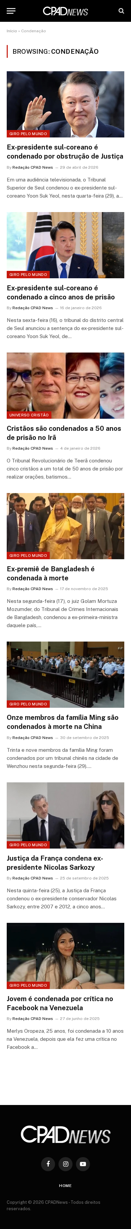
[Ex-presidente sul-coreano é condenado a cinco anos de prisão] (65, 245)
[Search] (120, 10)
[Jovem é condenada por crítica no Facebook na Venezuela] (65, 956)
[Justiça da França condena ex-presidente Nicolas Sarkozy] (65, 815)
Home (65, 1185)
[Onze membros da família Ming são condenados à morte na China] (65, 675)
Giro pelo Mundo (28, 134)
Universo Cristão (29, 415)
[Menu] (11, 10)
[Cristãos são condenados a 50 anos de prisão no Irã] (65, 386)
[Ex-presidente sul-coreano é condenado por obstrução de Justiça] (65, 104)
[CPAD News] (65, 11)
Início (12, 31)
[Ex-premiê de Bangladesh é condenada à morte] (65, 526)
